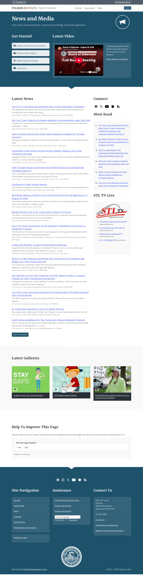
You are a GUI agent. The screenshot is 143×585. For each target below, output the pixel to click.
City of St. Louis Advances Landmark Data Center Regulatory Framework (48, 106)
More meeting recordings (117, 59)
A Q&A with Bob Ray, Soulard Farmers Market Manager (39, 245)
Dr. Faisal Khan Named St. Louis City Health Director (38, 309)
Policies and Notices (63, 511)
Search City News (20, 334)
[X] (68, 480)
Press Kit (21, 68)
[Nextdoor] (112, 106)
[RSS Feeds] (118, 106)
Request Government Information (110, 531)
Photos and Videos (27, 53)
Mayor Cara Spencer (48, 8)
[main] (71, 237)
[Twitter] (101, 106)
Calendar (17, 517)
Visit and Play (19, 522)
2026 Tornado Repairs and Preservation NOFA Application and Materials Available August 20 (113, 153)
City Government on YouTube (112, 221)
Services (78, 8)
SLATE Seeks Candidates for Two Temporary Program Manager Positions (48, 320)
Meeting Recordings (27, 60)
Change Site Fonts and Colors (67, 500)
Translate (73, 520)
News (99, 8)
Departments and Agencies (107, 525)
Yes (19, 447)
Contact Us (100, 520)
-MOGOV (24, 8)
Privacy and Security (63, 506)
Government (89, 8)
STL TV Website (106, 240)
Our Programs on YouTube (111, 228)
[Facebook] (96, 106)
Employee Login (20, 537)
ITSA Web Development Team (34, 569)
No (27, 447)
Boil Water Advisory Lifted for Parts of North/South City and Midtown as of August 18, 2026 (114, 142)
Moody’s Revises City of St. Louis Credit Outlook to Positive (41, 212)
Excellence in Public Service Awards (29, 184)
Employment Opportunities (25, 528)
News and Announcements (31, 45)
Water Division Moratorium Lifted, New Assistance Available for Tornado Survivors (113, 175)
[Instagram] (63, 480)
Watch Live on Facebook (110, 234)
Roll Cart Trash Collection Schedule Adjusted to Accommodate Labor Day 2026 (51, 120)
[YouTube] (107, 106)
